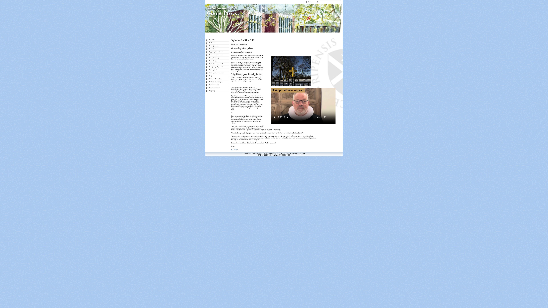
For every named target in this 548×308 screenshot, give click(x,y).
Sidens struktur (214, 88)
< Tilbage (234, 149)
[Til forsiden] (274, 32)
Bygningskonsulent (215, 52)
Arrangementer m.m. (216, 73)
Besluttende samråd (216, 64)
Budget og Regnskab (216, 67)
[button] (317, 2)
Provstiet (212, 49)
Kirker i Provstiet (215, 79)
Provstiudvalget (214, 58)
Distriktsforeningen (215, 82)
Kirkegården (213, 70)
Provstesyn (213, 61)
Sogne (211, 76)
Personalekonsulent (215, 55)
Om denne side (214, 85)
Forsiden (212, 40)
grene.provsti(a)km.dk (297, 153)
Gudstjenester (214, 46)
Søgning (212, 91)
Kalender (212, 43)
